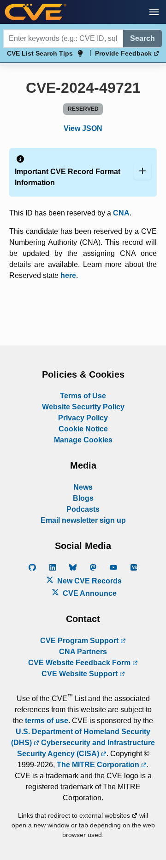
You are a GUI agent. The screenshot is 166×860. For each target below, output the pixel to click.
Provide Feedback (124, 53)
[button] (154, 12)
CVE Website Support (80, 674)
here (68, 275)
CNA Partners (83, 652)
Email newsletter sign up (83, 520)
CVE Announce (89, 593)
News (83, 487)
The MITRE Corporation (99, 765)
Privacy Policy (83, 418)
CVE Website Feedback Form (80, 663)
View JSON (83, 128)
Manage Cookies (83, 440)
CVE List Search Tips (40, 53)
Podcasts (83, 509)
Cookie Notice (83, 429)
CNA (121, 213)
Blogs (83, 498)
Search (142, 38)
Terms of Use (83, 396)
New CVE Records (88, 581)
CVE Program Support (80, 641)
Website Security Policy (83, 407)
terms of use (46, 720)
